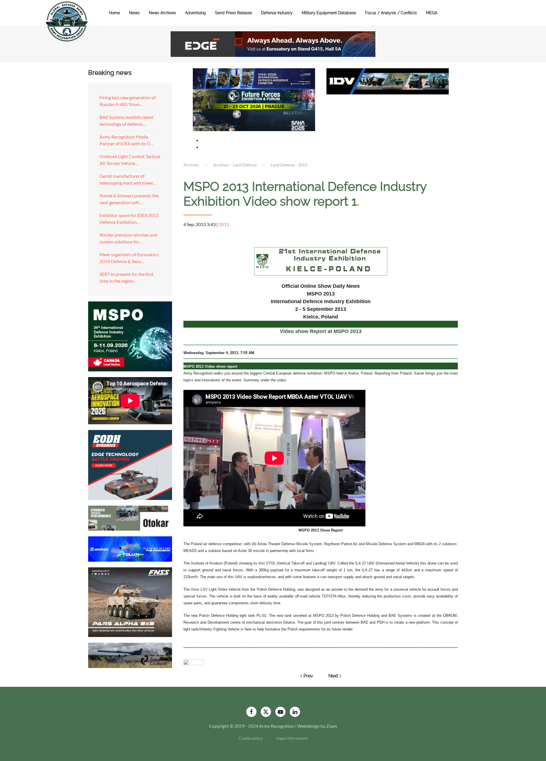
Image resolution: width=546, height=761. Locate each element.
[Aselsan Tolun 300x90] (130, 548)
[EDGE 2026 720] (273, 43)
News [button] (134, 13)
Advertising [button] (195, 13)
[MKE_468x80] (254, 120)
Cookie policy (251, 738)
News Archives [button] (162, 13)
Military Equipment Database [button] (329, 13)
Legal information (292, 738)
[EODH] (130, 464)
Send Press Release (233, 13)
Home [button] (114, 13)
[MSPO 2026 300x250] (130, 335)
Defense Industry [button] (277, 13)
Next (333, 676)
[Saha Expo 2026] (254, 78)
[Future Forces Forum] (254, 99)
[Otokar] (130, 517)
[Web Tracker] (193, 661)
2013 (224, 224)
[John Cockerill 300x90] (130, 654)
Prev (308, 676)
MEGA (431, 13)
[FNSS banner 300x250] (130, 601)
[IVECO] (387, 80)
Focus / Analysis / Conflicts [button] (391, 13)
